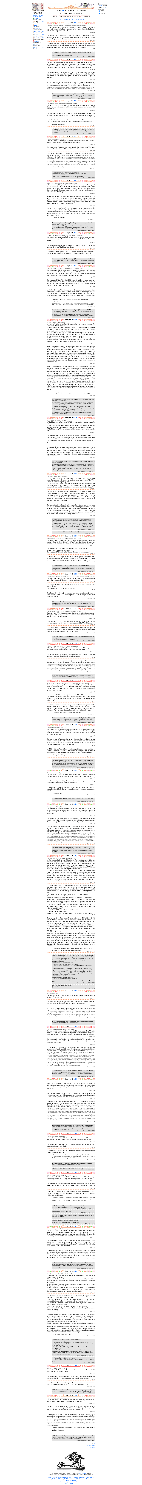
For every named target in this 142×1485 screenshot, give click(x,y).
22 (72, 19)
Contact (71, 1483)
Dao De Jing (37, 37)
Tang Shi (36, 41)
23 (74, 19)
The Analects (61, 1477)
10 (76, 18)
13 (81, 18)
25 (78, 19)
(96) (75, 136)
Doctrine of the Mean (79, 1477)
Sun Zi (35, 44)
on (80, 1473)
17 (62, 19)
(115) (75, 1133)
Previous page (91, 1445)
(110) (75, 804)
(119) (75, 1365)
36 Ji (35, 47)
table (80, 1481)
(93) (75, 23)
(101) (75, 417)
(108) (75, 725)
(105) (75, 609)
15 (58, 19)
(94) (75, 59)
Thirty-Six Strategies (71, 1480)
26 (80, 19)
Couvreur (103, 13)
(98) (75, 233)
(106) (75, 643)
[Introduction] (62, 10)
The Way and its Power (70, 1479)
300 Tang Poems (80, 1479)
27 (81, 19)
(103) (75, 536)
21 (69, 19)
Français (84, 1473)
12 (80, 18)
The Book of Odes (52, 1477)
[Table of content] (64, 10)
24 (76, 19)
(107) (75, 680)
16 (60, 19)
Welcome (62, 1481)
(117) (75, 1226)
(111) (75, 855)
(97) (75, 180)
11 (78, 18)
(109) (75, 770)
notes (69, 1481)
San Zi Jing (37, 31)
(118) (75, 1271)
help (67, 1481)
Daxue (35, 25)
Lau (101, 11)
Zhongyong (37, 28)
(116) (75, 1172)
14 (83, 18)
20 (67, 19)
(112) (75, 991)
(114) (75, 1079)
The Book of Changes (57, 1479)
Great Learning (69, 1477)
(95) (75, 101)
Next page (92, 1447)
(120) (75, 1395)
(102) (75, 474)
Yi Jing (36, 34)
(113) (75, 1026)
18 (64, 19)
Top (76, 1483)
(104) (75, 574)
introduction (75, 1481)
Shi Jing (36, 18)
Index (66, 1483)
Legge (102, 10)
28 (83, 19)
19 (66, 19)
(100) (75, 319)
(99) (75, 266)
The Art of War (89, 1479)
